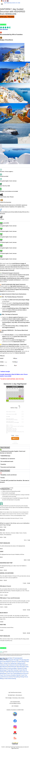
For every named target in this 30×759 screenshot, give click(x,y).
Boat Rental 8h (21, 666)
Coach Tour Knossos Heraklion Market (10, 675)
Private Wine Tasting (12, 670)
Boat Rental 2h (23, 665)
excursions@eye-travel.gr (15, 703)
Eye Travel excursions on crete (12, 3)
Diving (22, 677)
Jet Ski (11, 677)
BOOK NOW (3, 24)
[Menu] (2, 4)
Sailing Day (13, 663)
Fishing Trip (7, 663)
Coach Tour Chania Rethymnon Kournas (17, 673)
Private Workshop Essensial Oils (13, 671)
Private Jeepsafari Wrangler (12, 660)
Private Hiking (21, 661)
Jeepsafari (2, 658)
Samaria (20, 668)
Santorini (14, 661)
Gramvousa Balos (12, 668)
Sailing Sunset (21, 663)
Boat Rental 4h (4, 666)
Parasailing (17, 677)
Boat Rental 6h (12, 666)
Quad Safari (9, 658)
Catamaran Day (4, 665)
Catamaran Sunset (14, 665)
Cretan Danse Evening (10, 678)
